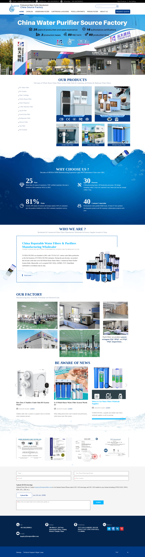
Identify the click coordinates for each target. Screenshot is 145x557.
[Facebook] (113, 529)
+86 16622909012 (26, 527)
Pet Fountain (23, 130)
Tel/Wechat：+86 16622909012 (49, 1)
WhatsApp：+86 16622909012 (73, 1)
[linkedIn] (117, 529)
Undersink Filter (42, 11)
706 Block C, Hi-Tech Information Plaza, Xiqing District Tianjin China (58, 529)
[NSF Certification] (115, 447)
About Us (104, 11)
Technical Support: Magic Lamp (33, 552)
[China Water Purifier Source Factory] (72, 45)
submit (98, 502)
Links (117, 552)
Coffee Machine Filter (26, 107)
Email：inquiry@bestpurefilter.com (23, 1)
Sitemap (18, 552)
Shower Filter (23, 122)
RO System (22, 91)
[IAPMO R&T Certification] (30, 448)
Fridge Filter (92, 11)
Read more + (28, 275)
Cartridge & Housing (60, 11)
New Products (121, 1)
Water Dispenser (24, 103)
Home (21, 11)
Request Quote (122, 11)
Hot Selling (132, 1)
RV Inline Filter (24, 87)
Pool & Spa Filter (24, 114)
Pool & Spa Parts (78, 11)
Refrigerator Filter (24, 118)
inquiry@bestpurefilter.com (43, 487)
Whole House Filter (25, 99)
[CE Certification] (58, 449)
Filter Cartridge (24, 95)
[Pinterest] (121, 529)
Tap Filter (22, 126)
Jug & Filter (23, 110)
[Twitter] (109, 529)
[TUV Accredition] (86, 450)
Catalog (29, 11)
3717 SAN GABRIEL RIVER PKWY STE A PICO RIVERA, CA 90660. (88, 529)
